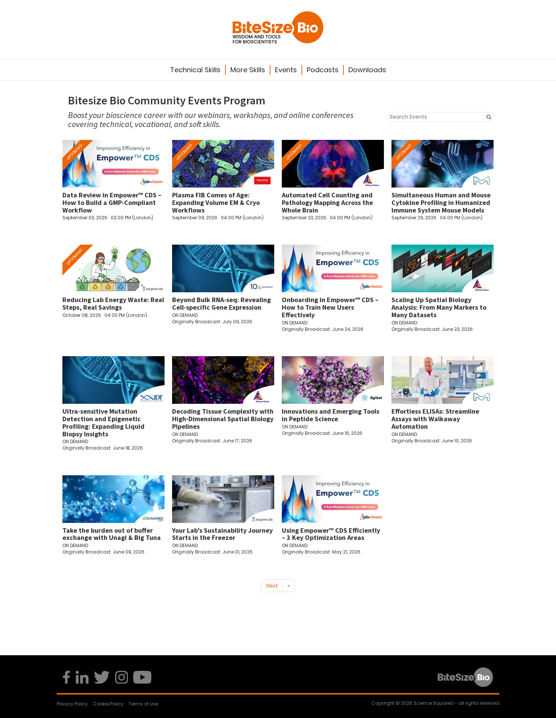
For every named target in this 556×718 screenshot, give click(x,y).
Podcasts (323, 69)
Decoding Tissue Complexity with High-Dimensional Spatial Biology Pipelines (222, 419)
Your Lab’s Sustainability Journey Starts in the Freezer (222, 534)
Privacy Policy (72, 704)
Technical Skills (195, 69)
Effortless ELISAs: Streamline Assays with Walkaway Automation (435, 419)
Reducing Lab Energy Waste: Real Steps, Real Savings (113, 303)
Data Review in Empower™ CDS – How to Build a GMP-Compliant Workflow (112, 202)
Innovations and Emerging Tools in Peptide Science (330, 415)
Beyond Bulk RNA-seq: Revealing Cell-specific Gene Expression (221, 303)
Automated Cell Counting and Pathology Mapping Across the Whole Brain (327, 202)
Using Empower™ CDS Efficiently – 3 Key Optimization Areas (331, 534)
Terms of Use (143, 704)
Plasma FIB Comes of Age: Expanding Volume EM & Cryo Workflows (216, 202)
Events (286, 69)
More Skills (247, 69)
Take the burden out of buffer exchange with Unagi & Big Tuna (111, 534)
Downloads (367, 69)
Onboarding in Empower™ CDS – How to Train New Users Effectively (330, 307)
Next (272, 585)
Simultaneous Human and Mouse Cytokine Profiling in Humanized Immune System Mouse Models (441, 202)
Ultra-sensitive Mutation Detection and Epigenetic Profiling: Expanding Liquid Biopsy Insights (103, 422)
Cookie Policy (108, 704)
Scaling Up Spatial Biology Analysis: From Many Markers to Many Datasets (438, 307)
